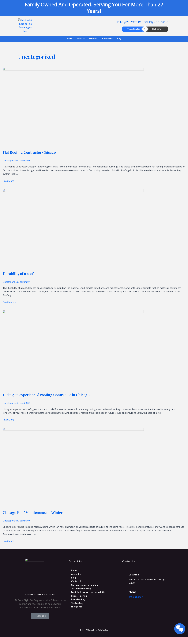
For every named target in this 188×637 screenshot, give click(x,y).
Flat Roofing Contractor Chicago (29, 152)
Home (69, 38)
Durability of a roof (18, 273)
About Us (81, 38)
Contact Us (107, 38)
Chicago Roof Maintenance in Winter (33, 512)
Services (93, 38)
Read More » (9, 180)
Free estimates (133, 29)
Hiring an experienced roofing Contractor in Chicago (46, 394)
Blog (119, 38)
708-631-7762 (136, 597)
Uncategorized (10, 160)
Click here (156, 29)
